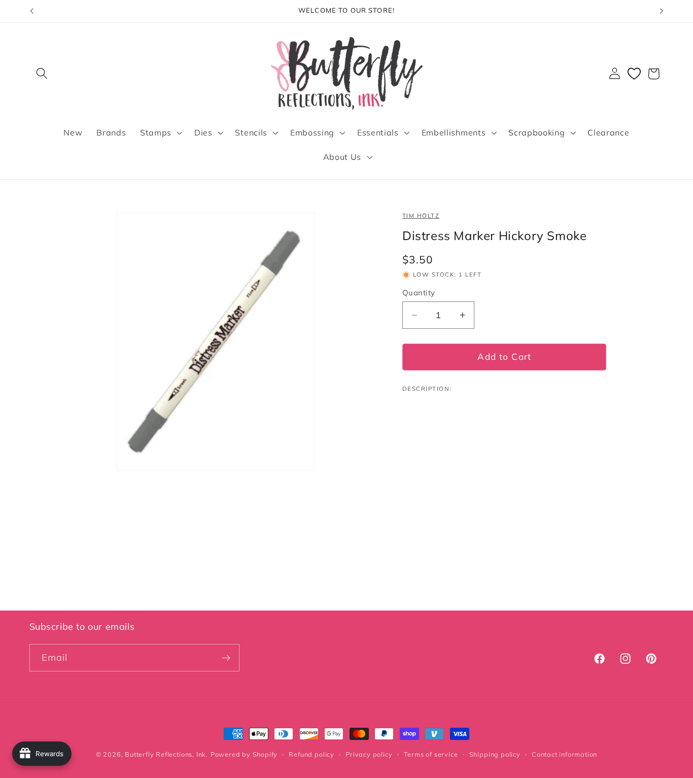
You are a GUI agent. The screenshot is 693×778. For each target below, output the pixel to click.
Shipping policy (495, 754)
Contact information (564, 754)
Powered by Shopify (244, 754)
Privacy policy (368, 754)
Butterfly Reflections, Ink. (166, 754)
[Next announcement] (661, 11)
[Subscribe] (226, 658)
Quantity (418, 292)
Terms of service (431, 754)
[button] (42, 74)
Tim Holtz (420, 215)
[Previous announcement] (31, 11)
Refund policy (311, 754)
